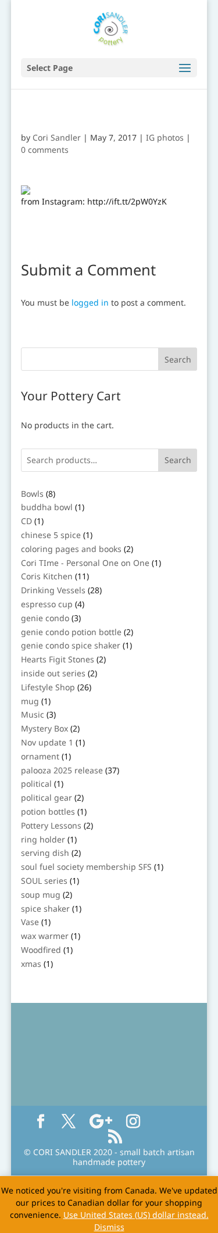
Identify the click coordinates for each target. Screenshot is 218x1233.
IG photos (165, 137)
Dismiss (109, 1226)
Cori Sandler (57, 137)
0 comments (45, 149)
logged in (90, 302)
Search (178, 459)
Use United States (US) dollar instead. (136, 1214)
